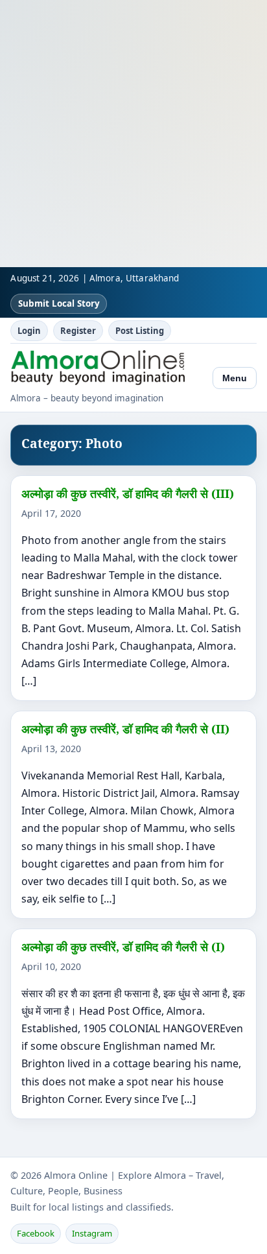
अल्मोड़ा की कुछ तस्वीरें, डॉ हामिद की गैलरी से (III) (127, 493)
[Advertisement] (133, 133)
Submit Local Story (59, 303)
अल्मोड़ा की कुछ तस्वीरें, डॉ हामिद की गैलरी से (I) (123, 946)
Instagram (92, 1233)
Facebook (35, 1233)
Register (78, 331)
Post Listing (139, 331)
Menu (234, 378)
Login (29, 331)
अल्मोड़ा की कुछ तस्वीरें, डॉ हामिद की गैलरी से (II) (125, 729)
